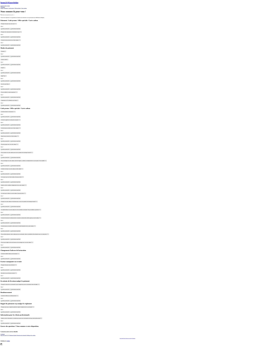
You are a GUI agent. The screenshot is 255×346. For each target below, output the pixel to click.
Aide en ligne (7, 5)
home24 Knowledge (9, 2)
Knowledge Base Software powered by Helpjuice (127, 338)
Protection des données (21, 335)
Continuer (3, 334)
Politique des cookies (31, 335)
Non (19, 28)
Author (8, 341)
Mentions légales (12, 335)
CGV (8, 335)
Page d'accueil (4, 335)
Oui (8, 28)
